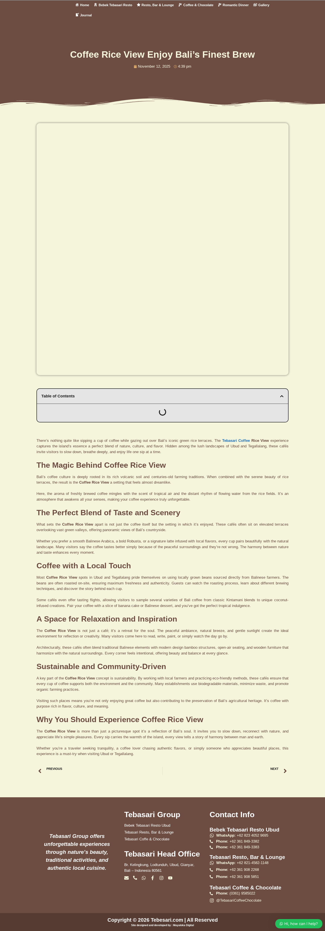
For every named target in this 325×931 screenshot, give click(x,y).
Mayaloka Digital (183, 925)
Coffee (244, 441)
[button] (282, 396)
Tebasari (229, 441)
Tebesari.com (166, 920)
